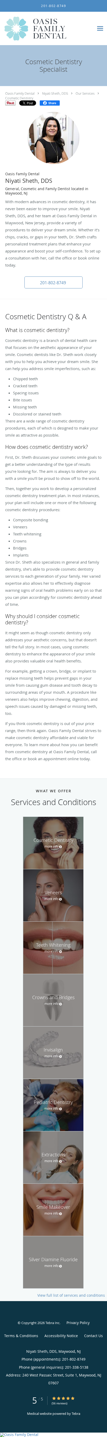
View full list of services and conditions (71, 1295)
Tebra (76, 1413)
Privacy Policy (78, 1322)
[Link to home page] (47, 28)
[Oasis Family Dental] (53, 1435)
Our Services (85, 93)
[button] (53, 282)
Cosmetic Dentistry (19, 98)
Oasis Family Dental (20, 93)
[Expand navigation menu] (100, 28)
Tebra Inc (52, 1322)
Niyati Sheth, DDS (55, 93)
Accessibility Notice (61, 1335)
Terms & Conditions (21, 1335)
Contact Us (93, 1335)
